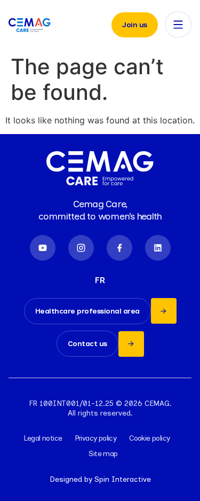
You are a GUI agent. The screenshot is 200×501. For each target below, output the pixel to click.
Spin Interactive (122, 479)
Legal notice (43, 438)
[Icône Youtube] (42, 248)
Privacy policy (96, 438)
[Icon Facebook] (119, 248)
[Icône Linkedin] (158, 248)
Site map (103, 453)
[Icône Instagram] (81, 248)
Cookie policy (149, 438)
